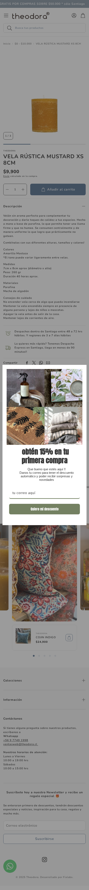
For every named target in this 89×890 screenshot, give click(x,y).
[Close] (82, 370)
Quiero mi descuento (45, 509)
